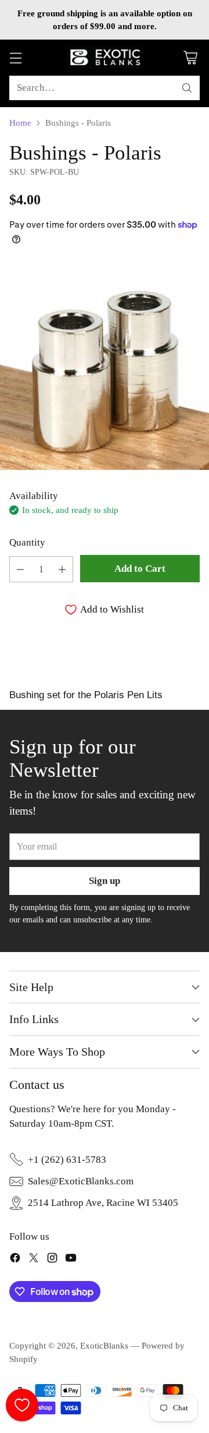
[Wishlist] (22, 1405)
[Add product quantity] (62, 569)
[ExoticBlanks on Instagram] (52, 1260)
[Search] (187, 88)
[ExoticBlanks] (104, 57)
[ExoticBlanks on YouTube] (71, 1260)
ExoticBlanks (104, 1345)
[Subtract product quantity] (20, 569)
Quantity (27, 542)
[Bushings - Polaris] (104, 365)
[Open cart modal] (190, 57)
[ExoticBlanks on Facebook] (15, 1260)
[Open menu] (15, 57)
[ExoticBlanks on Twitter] (34, 1260)
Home (20, 123)
